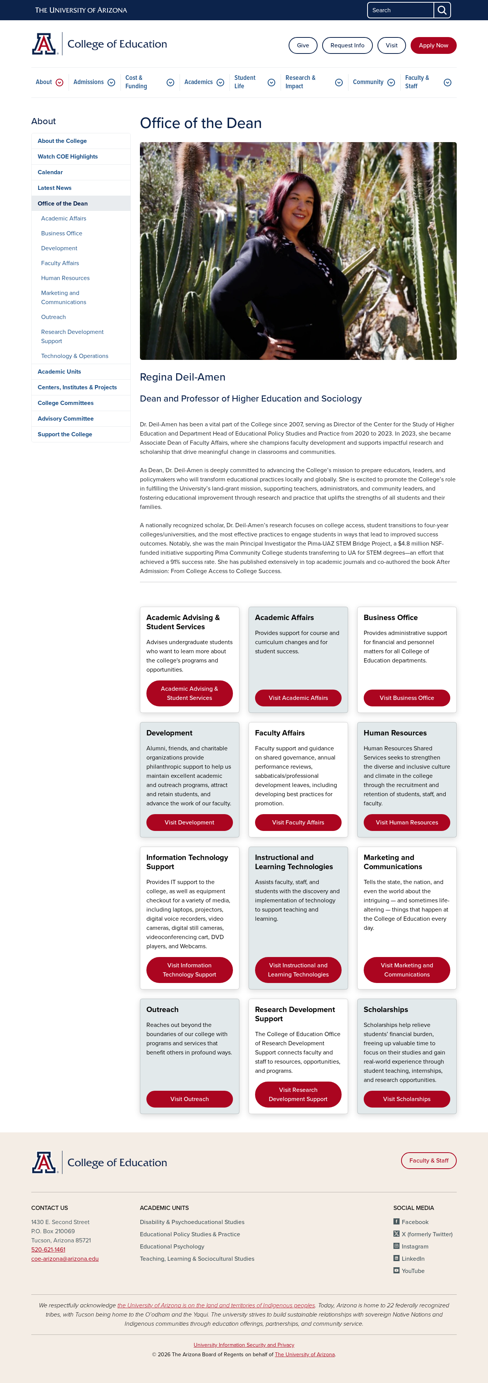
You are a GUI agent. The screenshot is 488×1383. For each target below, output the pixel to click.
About (44, 82)
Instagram (415, 1246)
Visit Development (189, 822)
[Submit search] (442, 10)
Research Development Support (72, 336)
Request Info (347, 45)
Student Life (244, 82)
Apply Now (433, 45)
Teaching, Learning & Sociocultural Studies (197, 1259)
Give (303, 45)
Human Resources (65, 278)
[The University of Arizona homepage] (81, 10)
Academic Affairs (63, 218)
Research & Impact (301, 82)
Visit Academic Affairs (298, 698)
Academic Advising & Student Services (189, 693)
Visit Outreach (189, 1099)
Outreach (53, 317)
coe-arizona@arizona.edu (65, 1259)
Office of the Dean (63, 203)
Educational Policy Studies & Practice (190, 1234)
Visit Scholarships (406, 1099)
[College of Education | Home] (99, 43)
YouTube (413, 1271)
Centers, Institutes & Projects (77, 387)
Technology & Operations (74, 356)
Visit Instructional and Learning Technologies (298, 970)
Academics (199, 82)
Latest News (55, 188)
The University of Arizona (305, 1354)
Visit (392, 45)
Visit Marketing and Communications (407, 970)
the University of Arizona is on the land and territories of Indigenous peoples (216, 1305)
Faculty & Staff (417, 82)
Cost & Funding (136, 82)
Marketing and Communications (63, 297)
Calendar (50, 172)
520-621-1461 (48, 1249)
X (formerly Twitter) (427, 1234)
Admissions (89, 82)
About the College (62, 141)
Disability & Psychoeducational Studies (192, 1222)
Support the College (65, 434)
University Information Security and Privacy (244, 1345)
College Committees (66, 403)
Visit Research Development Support (298, 1094)
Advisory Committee (66, 419)
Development (59, 248)
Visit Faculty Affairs (298, 822)
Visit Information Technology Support (189, 970)
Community (368, 82)
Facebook (415, 1222)
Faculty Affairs (60, 263)
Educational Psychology (172, 1246)
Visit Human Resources (407, 822)
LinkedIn (413, 1259)
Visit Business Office (407, 698)
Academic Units (59, 372)
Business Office (61, 233)
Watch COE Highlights (68, 156)
